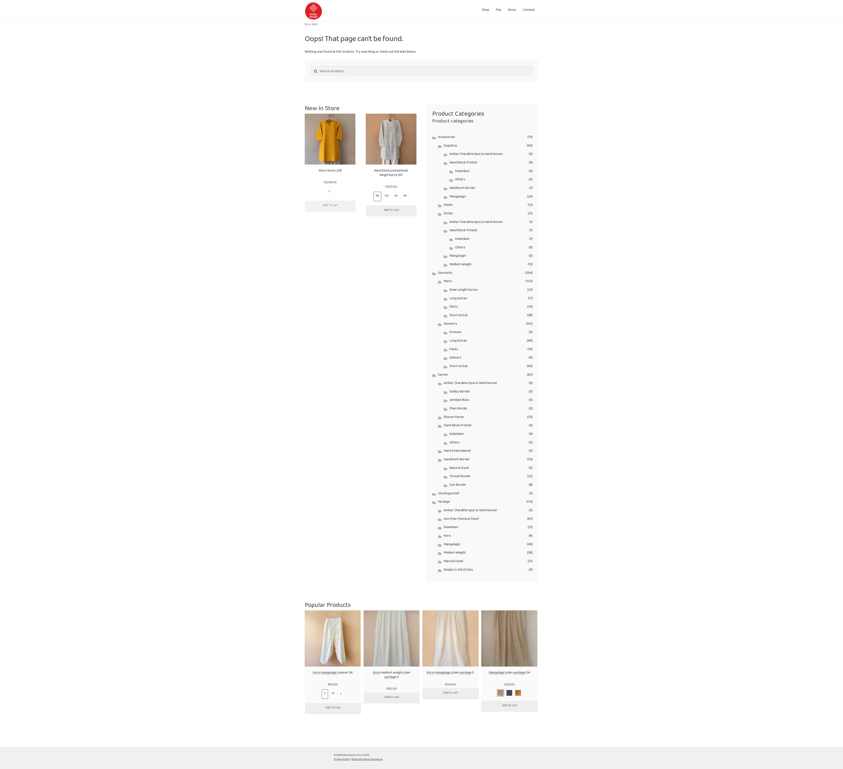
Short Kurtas (458, 316)
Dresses (455, 333)
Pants (453, 350)
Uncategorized (448, 494)
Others (460, 180)
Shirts (453, 307)
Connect (529, 11)
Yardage (444, 502)
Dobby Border (459, 392)
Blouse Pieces (454, 418)
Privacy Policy (342, 760)
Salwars (455, 358)
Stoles (448, 214)
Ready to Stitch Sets (458, 570)
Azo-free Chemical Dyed (461, 520)
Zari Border (457, 486)
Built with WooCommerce (367, 760)
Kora (447, 536)
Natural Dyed (459, 469)
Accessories (446, 138)
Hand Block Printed (463, 163)
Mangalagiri (457, 197)
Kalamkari (462, 172)
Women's (450, 325)
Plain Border (458, 409)
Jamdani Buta (459, 401)
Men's (448, 282)
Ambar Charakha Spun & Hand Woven (476, 155)
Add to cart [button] (391, 697)
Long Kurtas (458, 299)
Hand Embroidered (457, 452)
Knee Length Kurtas (463, 291)
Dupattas (450, 146)
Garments (445, 274)
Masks (448, 206)
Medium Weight (460, 265)
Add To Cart (330, 206)
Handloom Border (462, 189)
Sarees (443, 375)
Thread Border (460, 477)
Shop (485, 11)
